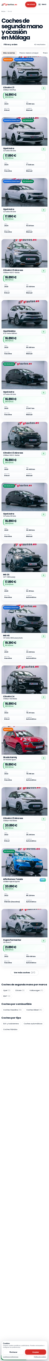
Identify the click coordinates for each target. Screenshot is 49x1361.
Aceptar (35, 1352)
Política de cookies (40, 1357)
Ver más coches (24, 972)
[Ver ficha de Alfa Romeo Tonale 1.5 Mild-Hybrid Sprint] (24, 877)
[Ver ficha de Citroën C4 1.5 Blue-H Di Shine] (24, 694)
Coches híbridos (10, 1029)
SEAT (6, 996)
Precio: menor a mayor (29, 53)
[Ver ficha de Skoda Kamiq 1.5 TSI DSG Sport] (24, 755)
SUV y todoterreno (11, 1023)
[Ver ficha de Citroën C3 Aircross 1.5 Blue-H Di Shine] (24, 816)
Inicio (3, 11)
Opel (6, 990)
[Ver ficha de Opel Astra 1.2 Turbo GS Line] (24, 146)
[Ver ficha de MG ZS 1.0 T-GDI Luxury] (24, 572)
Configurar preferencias (10, 1357)
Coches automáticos (33, 1023)
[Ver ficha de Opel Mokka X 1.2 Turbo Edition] (24, 328)
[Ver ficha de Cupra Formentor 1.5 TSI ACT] (24, 937)
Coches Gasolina (12, 1010)
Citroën (20, 990)
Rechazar (13, 1352)
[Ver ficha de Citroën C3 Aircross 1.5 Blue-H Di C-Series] (24, 268)
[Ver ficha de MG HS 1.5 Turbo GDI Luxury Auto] (24, 633)
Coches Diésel (34, 1010)
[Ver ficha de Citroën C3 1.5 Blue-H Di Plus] (24, 85)
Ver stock (31, 4)
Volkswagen (36, 990)
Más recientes (9, 53)
